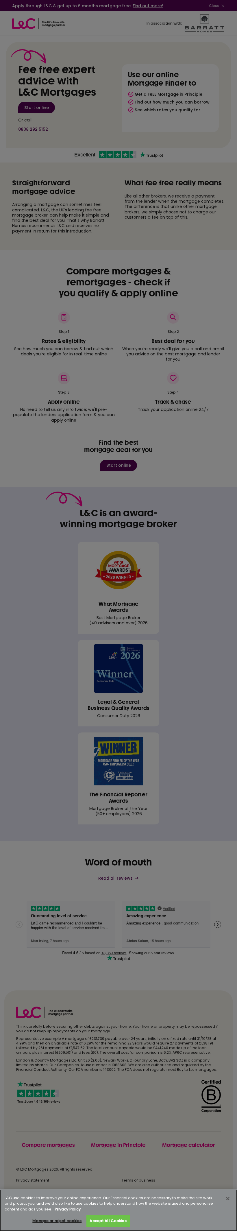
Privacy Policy (68, 1209)
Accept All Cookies (108, 1220)
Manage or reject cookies (57, 1220)
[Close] (227, 1198)
